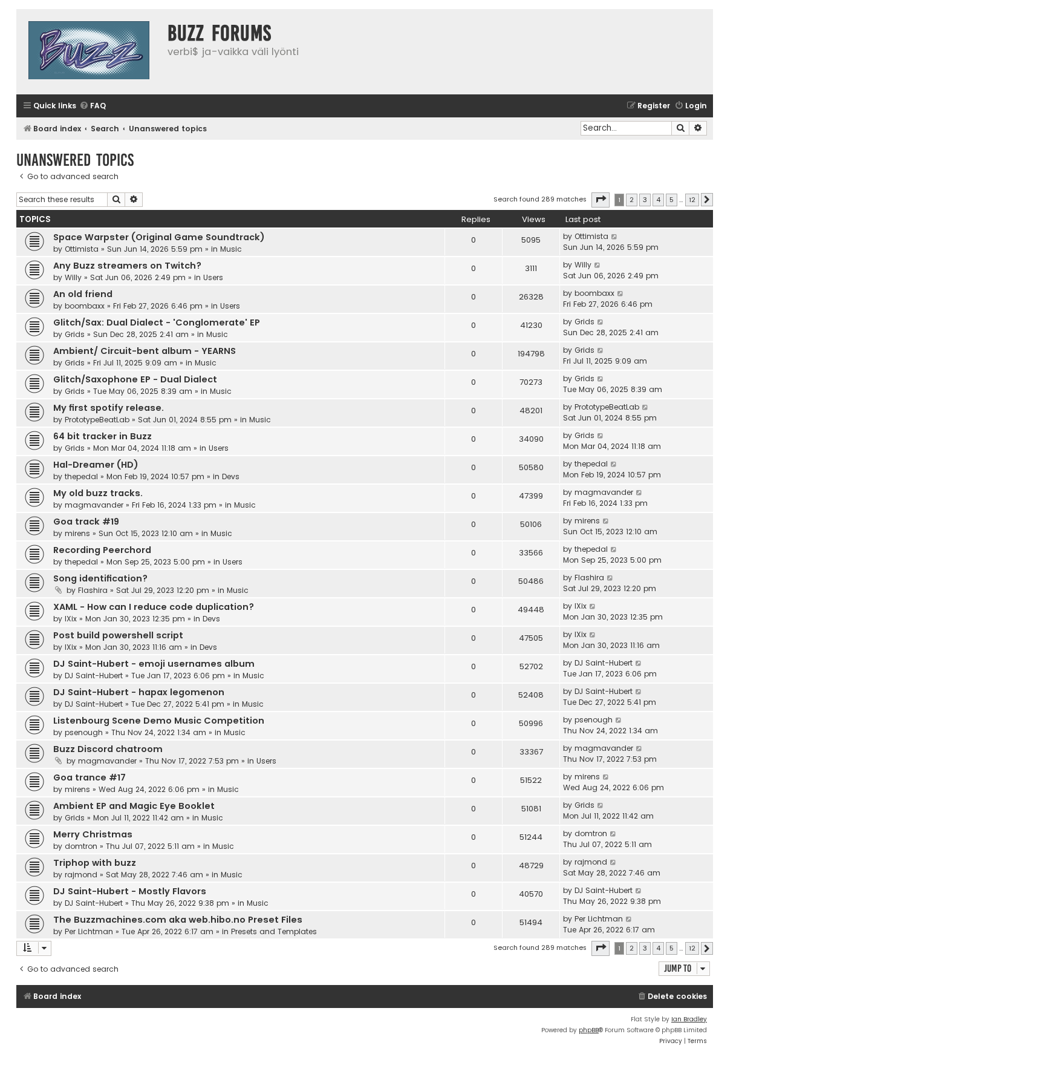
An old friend (82, 294)
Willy (73, 277)
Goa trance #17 (89, 777)
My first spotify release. (108, 408)
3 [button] (645, 200)
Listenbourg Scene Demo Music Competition (158, 721)
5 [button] (671, 200)
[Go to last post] (615, 236)
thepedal (81, 476)
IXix (71, 619)
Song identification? (100, 578)
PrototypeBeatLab (97, 419)
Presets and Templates (274, 931)
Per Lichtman (89, 931)
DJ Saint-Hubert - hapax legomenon (138, 692)
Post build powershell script (118, 635)
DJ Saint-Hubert (94, 675)
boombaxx (85, 306)
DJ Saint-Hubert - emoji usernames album (154, 664)
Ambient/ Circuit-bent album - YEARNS (144, 351)
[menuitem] (92, 106)
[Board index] (88, 51)
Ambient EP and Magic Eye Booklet (134, 806)
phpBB (589, 1030)
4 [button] (658, 200)
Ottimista (82, 249)
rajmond (81, 874)
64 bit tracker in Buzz (102, 436)
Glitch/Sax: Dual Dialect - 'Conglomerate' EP (156, 322)
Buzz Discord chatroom (108, 749)
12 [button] (692, 200)
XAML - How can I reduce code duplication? (153, 607)
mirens (77, 533)
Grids (75, 334)
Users (213, 277)
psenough (84, 732)
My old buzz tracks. (98, 493)
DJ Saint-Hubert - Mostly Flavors (129, 891)
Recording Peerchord (102, 550)
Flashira (93, 590)
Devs (230, 476)
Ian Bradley (689, 1019)
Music (231, 249)
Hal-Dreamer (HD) (95, 465)
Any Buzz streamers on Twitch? (127, 266)
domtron (81, 846)
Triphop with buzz (94, 863)
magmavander (94, 505)
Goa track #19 (86, 521)
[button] (600, 199)
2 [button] (632, 200)
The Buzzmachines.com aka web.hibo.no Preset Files (177, 920)
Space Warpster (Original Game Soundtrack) (159, 237)
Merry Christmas (92, 834)
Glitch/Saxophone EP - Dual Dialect (135, 379)
